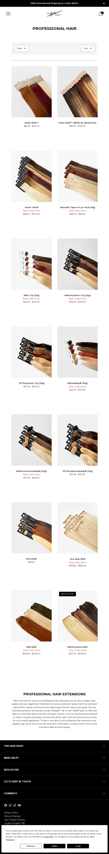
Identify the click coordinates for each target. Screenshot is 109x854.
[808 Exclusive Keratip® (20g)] (31, 440)
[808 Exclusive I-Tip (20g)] (77, 264)
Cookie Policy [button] (49, 837)
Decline (54, 846)
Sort (86, 48)
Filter (19, 48)
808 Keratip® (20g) (77, 383)
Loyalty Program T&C (14, 823)
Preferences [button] (10, 840)
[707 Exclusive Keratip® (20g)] (77, 440)
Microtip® (31, 559)
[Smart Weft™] (31, 91)
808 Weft (31, 647)
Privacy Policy (11, 812)
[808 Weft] (31, 615)
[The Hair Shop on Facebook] (5, 806)
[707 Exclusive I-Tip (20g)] (31, 352)
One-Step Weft (77, 559)
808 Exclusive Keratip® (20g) (31, 471)
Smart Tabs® (31, 207)
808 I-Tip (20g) (31, 295)
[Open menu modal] (8, 14)
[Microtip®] (31, 527)
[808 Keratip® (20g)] (77, 352)
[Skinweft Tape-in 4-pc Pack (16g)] (77, 176)
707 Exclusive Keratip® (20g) (77, 471)
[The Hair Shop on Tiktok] (14, 806)
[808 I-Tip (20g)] (31, 264)
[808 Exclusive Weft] (77, 615)
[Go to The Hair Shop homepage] (54, 13)
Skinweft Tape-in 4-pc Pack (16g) (77, 207)
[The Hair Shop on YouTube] (19, 806)
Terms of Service (12, 816)
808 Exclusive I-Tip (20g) (78, 295)
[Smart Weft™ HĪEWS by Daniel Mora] (77, 91)
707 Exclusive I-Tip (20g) (31, 383)
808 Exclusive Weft (77, 647)
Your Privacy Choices (14, 819)
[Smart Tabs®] (31, 176)
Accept (78, 846)
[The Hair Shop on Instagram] (10, 806)
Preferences (31, 846)
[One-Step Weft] (77, 528)
